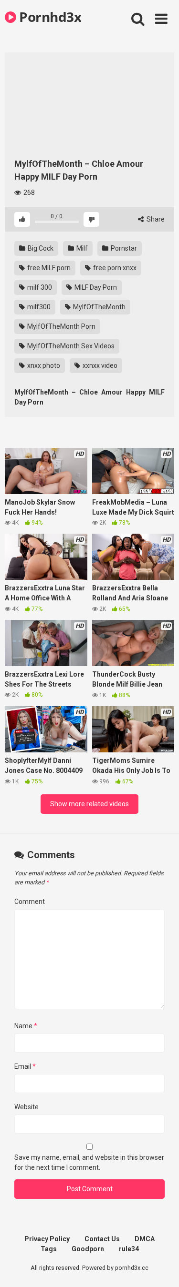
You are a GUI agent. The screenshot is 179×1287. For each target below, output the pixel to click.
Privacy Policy (47, 1239)
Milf (81, 248)
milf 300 (39, 287)
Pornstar (123, 248)
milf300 (38, 307)
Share (155, 219)
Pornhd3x (48, 17)
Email (25, 1066)
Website (26, 1107)
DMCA (145, 1239)
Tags (49, 1249)
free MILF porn (48, 268)
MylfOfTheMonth (99, 307)
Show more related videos (89, 804)
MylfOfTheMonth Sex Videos (70, 346)
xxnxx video (99, 365)
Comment (29, 901)
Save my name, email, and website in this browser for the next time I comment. (89, 1162)
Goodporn (88, 1249)
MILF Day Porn (95, 287)
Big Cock (39, 248)
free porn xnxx (114, 268)
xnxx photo (43, 365)
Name (25, 1026)
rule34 (129, 1249)
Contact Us (102, 1239)
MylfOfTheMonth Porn (60, 326)
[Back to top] (161, 1267)
